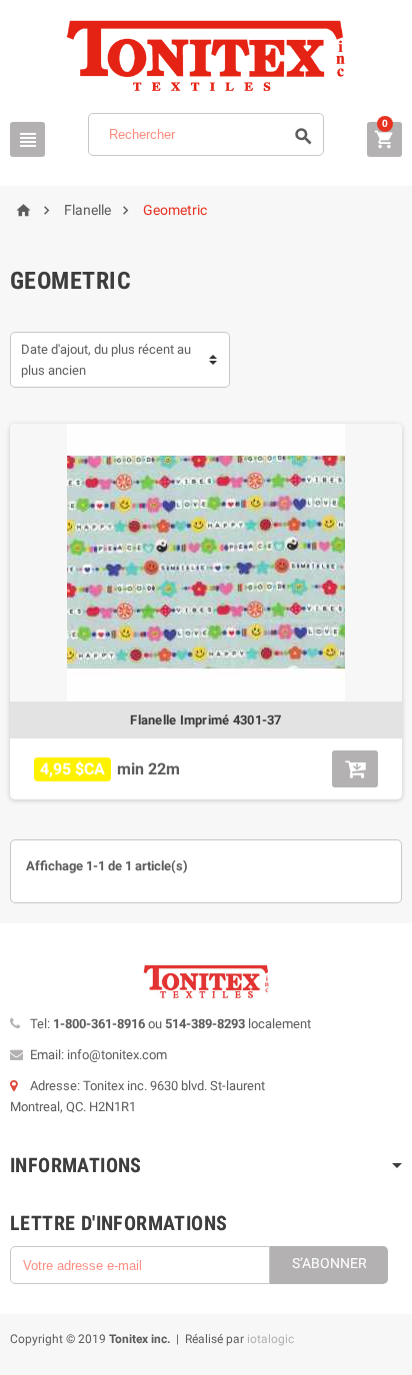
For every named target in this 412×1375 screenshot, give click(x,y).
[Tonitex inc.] (206, 55)
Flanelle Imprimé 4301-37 (205, 719)
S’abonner (329, 1263)
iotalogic (270, 1339)
